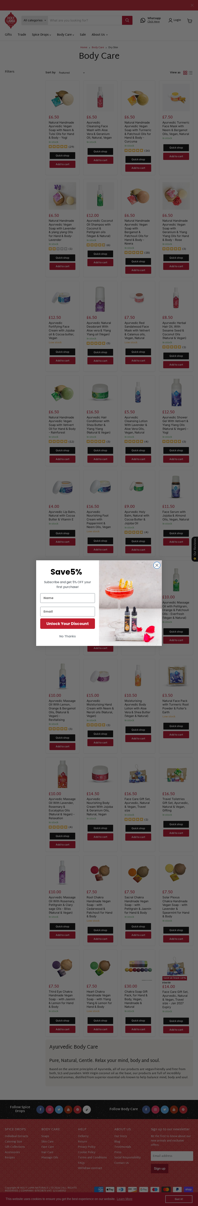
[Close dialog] (157, 565)
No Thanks (67, 636)
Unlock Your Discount (67, 623)
